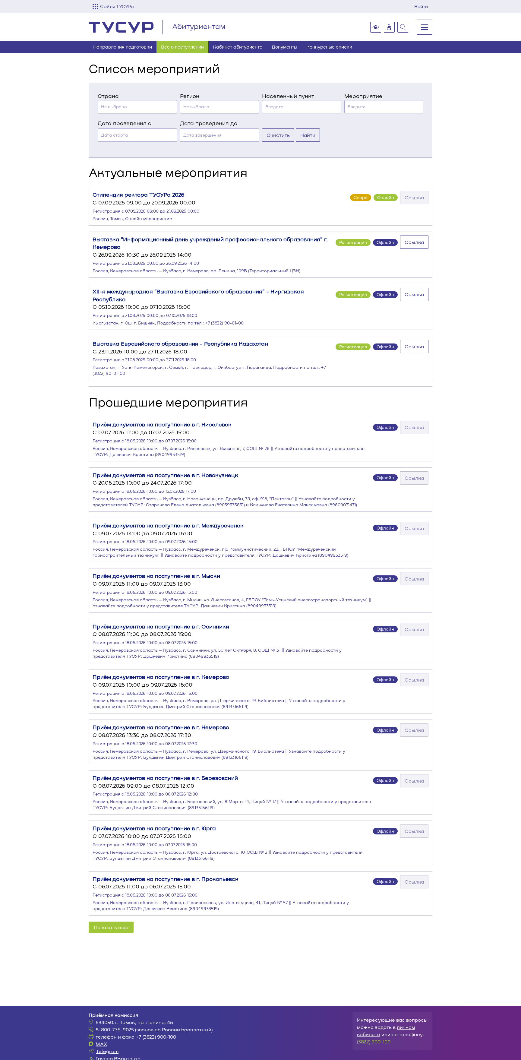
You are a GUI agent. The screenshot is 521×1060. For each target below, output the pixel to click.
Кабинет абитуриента (238, 46)
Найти (307, 135)
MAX (101, 1044)
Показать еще (111, 927)
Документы (284, 46)
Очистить (278, 135)
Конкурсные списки (329, 46)
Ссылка (414, 197)
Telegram (107, 1051)
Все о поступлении (182, 46)
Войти (421, 6)
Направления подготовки (122, 46)
